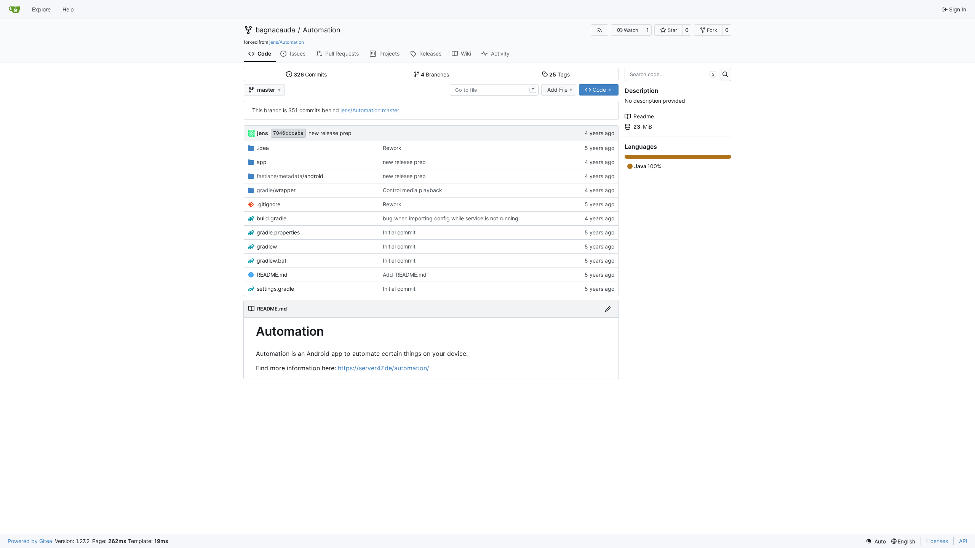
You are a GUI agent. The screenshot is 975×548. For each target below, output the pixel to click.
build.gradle (271, 218)
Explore (41, 9)
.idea (263, 148)
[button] (627, 30)
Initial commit (399, 232)
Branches (435, 74)
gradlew (267, 246)
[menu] (876, 541)
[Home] (14, 9)
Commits (310, 74)
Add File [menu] (557, 89)
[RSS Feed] (599, 30)
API (963, 541)
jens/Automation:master (369, 110)
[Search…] (725, 74)
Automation (321, 30)
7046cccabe (288, 133)
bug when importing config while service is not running (450, 218)
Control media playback (412, 190)
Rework (392, 148)
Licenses (937, 541)
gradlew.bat (271, 260)
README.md (272, 274)
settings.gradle (275, 288)
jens (262, 133)
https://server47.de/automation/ (383, 368)
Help (68, 9)
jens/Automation (286, 42)
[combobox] (494, 90)
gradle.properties (278, 232)
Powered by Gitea (30, 541)
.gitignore (268, 204)
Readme (643, 116)
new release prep (330, 133)
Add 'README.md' (405, 274)
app (262, 162)
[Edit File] (608, 309)
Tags (559, 74)
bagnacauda (275, 30)
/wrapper (276, 190)
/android (290, 176)
